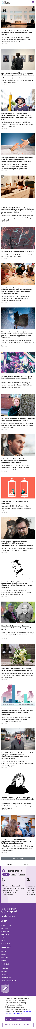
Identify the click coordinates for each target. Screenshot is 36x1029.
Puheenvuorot (6, 931)
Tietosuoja (4, 974)
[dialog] (18, 1012)
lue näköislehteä (8, 981)
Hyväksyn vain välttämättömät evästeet (18, 1024)
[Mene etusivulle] (9, 911)
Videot (3, 940)
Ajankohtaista (6, 925)
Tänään (6, 874)
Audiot (3, 937)
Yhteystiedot (5, 968)
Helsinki (3, 951)
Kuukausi (22, 874)
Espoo (3, 954)
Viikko (13, 874)
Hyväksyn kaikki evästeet (18, 1019)
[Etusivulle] (6, 2)
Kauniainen (4, 957)
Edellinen (9, 864)
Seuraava (26, 864)
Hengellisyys (5, 934)
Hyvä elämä (4, 928)
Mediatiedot (4, 971)
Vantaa (3, 960)
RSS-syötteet (5, 944)
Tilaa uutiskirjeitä (6, 977)
